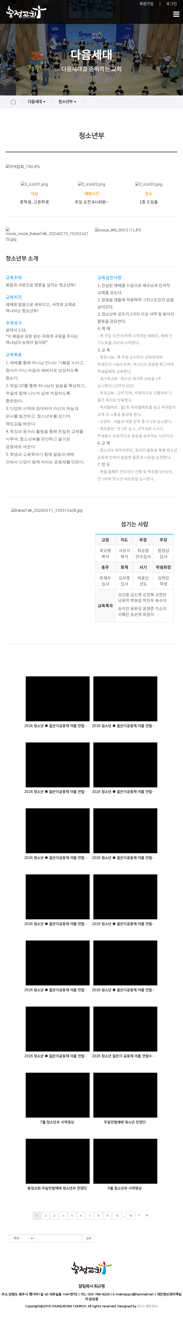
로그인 (171, 4)
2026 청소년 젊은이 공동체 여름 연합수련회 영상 (125, 1056)
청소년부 (65, 101)
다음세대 (35, 101)
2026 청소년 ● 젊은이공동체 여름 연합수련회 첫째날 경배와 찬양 (57, 990)
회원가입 (146, 4)
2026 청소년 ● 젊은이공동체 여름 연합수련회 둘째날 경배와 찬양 (57, 792)
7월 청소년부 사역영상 (57, 1122)
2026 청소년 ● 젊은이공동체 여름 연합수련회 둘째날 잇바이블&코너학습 (125, 858)
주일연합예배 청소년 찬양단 (125, 1122)
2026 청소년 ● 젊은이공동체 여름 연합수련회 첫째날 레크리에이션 (125, 990)
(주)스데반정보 (147, 1306)
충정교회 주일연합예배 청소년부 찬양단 (57, 1188)
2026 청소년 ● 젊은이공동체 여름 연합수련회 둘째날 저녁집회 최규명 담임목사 (125, 726)
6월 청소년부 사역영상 (125, 1188)
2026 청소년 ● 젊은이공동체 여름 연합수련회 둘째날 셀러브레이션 (57, 726)
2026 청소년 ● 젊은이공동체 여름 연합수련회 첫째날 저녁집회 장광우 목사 (125, 924)
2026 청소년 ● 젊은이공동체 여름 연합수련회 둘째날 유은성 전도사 (125, 792)
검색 (88, 1238)
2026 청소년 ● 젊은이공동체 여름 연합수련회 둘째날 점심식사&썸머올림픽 (57, 858)
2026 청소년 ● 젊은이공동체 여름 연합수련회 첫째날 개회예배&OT (57, 1056)
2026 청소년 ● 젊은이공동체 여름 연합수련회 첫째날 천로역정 (57, 924)
